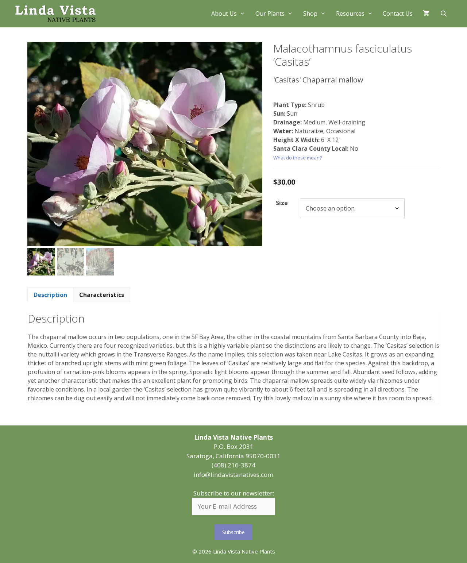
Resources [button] (350, 13)
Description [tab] (50, 295)
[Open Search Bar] (443, 13)
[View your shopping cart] (426, 13)
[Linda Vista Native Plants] (55, 13)
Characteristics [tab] (101, 295)
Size (282, 203)
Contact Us (398, 13)
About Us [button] (224, 13)
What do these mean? (297, 157)
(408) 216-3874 (233, 465)
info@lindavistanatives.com (233, 474)
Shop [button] (310, 13)
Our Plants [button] (270, 13)
